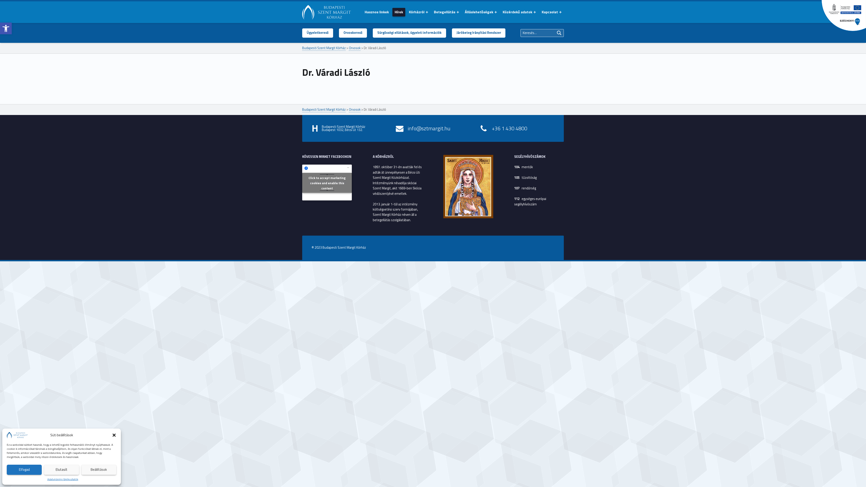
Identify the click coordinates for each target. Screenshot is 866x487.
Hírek (399, 12)
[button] (6, 28)
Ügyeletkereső (318, 32)
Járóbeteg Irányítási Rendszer (478, 32)
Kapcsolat (550, 12)
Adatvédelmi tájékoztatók (62, 479)
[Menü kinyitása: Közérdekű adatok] (535, 12)
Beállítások (99, 469)
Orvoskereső (352, 32)
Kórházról (416, 12)
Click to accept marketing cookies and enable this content (327, 183)
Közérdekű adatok (517, 12)
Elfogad (24, 469)
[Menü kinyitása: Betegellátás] (458, 12)
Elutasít (61, 469)
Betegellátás (444, 12)
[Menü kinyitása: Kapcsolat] (560, 12)
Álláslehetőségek (479, 12)
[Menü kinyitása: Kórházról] (427, 12)
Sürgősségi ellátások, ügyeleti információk (409, 32)
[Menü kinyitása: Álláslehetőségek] (496, 12)
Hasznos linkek (377, 12)
